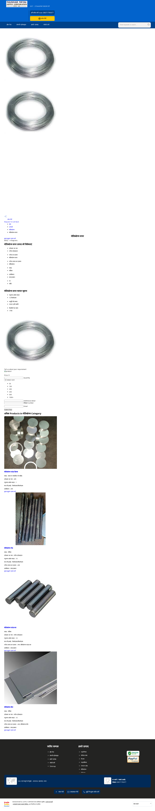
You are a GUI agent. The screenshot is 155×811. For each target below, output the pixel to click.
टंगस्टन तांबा (84, 766)
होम (10, 224)
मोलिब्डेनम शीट (8, 707)
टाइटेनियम (83, 752)
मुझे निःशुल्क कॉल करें (92, 792)
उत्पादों (11, 227)
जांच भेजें (43, 18)
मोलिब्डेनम (11, 230)
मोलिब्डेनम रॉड (8, 548)
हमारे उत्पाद (34, 24)
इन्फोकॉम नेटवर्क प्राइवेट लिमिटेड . (21, 804)
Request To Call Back (11, 222)
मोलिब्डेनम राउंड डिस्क (11, 472)
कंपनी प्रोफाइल (21, 24)
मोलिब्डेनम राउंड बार (10, 627)
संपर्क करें (46, 24)
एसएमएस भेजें (74, 792)
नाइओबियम (84, 762)
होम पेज (9, 24)
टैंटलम (82, 759)
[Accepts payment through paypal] (133, 762)
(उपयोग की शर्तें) (49, 802)
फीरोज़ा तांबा (84, 755)
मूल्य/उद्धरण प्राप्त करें (10, 238)
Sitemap (53, 766)
